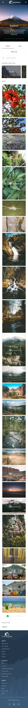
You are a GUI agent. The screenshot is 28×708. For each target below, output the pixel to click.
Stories (3, 693)
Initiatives (4, 686)
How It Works (5, 646)
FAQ (3, 663)
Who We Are (5, 643)
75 (17, 616)
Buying (3, 651)
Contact (4, 666)
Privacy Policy (5, 676)
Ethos (3, 688)
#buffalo (4, 627)
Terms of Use (5, 671)
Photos (8, 46)
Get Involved (5, 691)
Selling (3, 654)
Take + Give (4, 683)
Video (20, 46)
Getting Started (5, 648)
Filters (13, 52)
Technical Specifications (7, 668)
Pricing (3, 656)
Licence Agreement (6, 673)
